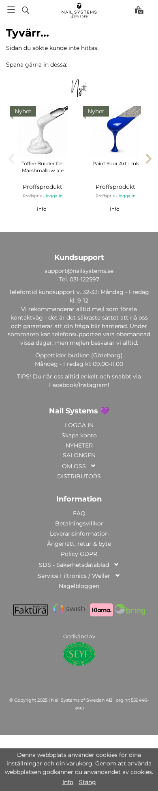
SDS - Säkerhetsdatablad (74, 564)
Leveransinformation (79, 533)
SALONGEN (79, 455)
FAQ (79, 513)
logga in (54, 196)
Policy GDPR (79, 554)
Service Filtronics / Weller (74, 575)
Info (42, 209)
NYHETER (79, 445)
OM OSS (74, 466)
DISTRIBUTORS (79, 476)
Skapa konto (79, 435)
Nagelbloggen (79, 586)
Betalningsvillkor (79, 523)
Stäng (87, 782)
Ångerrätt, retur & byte (79, 543)
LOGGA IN (79, 425)
